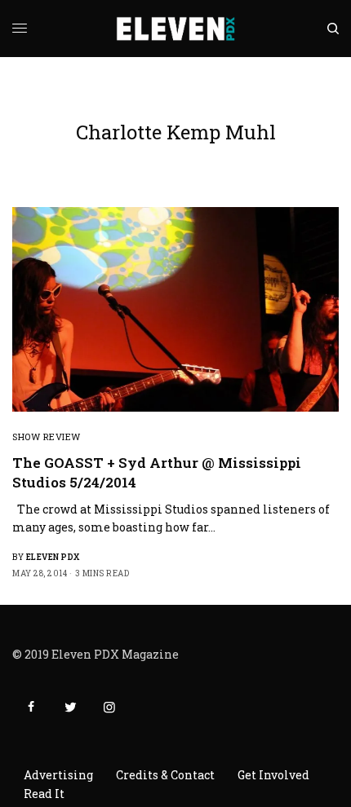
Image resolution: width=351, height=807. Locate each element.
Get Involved (273, 775)
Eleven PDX (53, 557)
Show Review (46, 436)
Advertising (58, 775)
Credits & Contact (165, 775)
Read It (44, 793)
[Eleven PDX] (176, 28)
